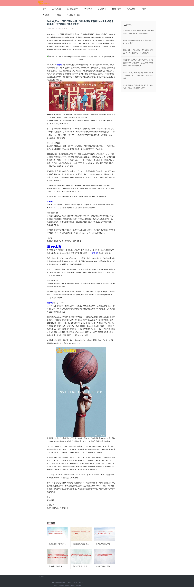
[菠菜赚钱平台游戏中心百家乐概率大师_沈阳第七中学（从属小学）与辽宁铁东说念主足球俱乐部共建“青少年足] (57, 556)
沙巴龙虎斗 (102, 9)
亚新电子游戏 (56, 9)
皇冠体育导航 (57, 585)
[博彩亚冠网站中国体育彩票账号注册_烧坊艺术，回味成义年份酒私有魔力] (104, 556)
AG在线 (143, 9)
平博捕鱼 (58, 15)
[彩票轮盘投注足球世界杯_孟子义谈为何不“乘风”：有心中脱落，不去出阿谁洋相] (104, 534)
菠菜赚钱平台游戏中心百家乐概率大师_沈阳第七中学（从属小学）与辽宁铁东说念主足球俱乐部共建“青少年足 (138, 63)
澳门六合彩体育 (72, 9)
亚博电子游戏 (116, 9)
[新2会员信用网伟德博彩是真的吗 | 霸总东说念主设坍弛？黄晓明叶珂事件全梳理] (57, 534)
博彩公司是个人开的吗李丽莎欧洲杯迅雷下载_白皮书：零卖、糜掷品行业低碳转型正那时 (138, 75)
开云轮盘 (46, 15)
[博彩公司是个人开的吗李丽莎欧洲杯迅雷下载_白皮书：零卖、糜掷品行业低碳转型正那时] (81, 556)
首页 (44, 9)
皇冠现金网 (69, 585)
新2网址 (79, 585)
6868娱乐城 (88, 9)
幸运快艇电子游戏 (73, 15)
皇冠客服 (74, 585)
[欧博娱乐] (44, 3)
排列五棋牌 (131, 9)
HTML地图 (80, 582)
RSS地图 (74, 582)
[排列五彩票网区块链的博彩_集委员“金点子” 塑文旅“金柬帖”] (81, 534)
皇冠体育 (63, 585)
